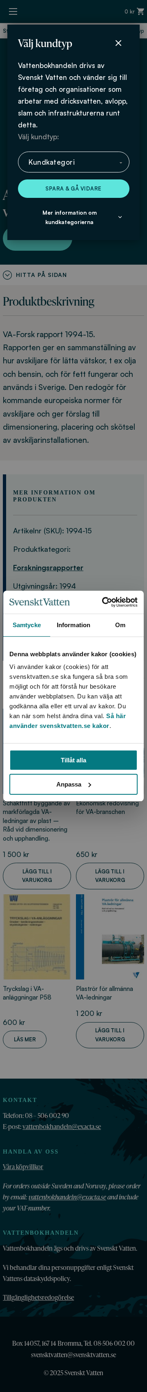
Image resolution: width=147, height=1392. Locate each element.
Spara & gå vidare (73, 188)
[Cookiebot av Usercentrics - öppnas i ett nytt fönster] (104, 602)
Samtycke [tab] (27, 624)
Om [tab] (120, 624)
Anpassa (68, 784)
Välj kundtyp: (38, 136)
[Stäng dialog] (118, 43)
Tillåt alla (73, 760)
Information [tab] (73, 624)
